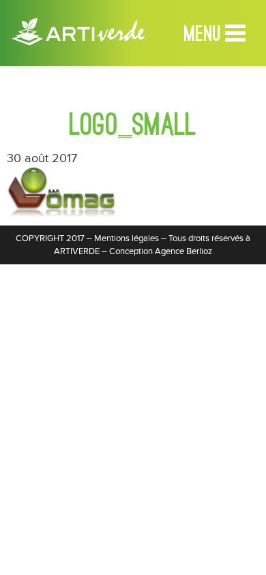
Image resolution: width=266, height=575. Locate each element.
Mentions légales (126, 238)
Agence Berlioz (183, 251)
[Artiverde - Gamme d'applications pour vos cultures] (78, 27)
